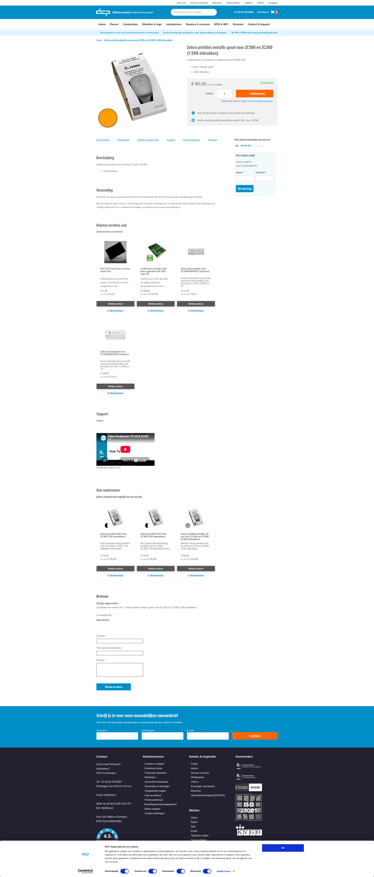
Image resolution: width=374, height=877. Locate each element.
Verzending (123, 140)
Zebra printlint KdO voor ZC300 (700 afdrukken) (113, 535)
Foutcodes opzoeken (155, 773)
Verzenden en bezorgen (157, 786)
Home (99, 40)
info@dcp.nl (263, 12)
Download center (153, 768)
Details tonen (223, 871)
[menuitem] (102, 24)
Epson (194, 822)
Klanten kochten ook (148, 140)
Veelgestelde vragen (155, 791)
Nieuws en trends (200, 773)
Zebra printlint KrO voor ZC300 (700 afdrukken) (153, 535)
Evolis (194, 831)
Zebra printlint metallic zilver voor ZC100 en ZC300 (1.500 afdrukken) (195, 536)
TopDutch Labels (199, 835)
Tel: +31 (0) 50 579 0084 (109, 782)
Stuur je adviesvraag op (260, 101)
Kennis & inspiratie (199, 2)
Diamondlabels (199, 840)
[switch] (152, 871)
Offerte (260, 2)
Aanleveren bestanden (156, 782)
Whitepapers (197, 777)
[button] (256, 145)
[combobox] (194, 12)
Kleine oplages (152, 809)
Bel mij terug (244, 188)
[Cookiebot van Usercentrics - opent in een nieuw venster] (85, 871)
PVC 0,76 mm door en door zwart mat (115, 270)
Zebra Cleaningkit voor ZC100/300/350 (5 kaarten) (114, 353)
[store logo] (103, 12)
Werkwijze (150, 777)
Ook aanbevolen (191, 140)
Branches (217, 2)
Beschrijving (102, 140)
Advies (194, 768)
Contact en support (154, 764)
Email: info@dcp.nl (106, 795)
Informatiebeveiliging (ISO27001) (208, 795)
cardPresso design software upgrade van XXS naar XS (153, 271)
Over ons (181, 2)
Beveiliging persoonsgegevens (161, 804)
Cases (194, 764)
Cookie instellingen (155, 813)
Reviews (212, 140)
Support (248, 2)
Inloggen (273, 2)
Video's (195, 782)
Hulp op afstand (153, 795)
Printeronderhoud (154, 800)
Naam (240, 172)
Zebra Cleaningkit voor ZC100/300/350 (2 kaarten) (195, 270)
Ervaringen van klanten (203, 786)
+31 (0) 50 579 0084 (243, 12)
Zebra (194, 817)
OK (283, 848)
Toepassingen (233, 2)
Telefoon (260, 172)
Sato (193, 826)
